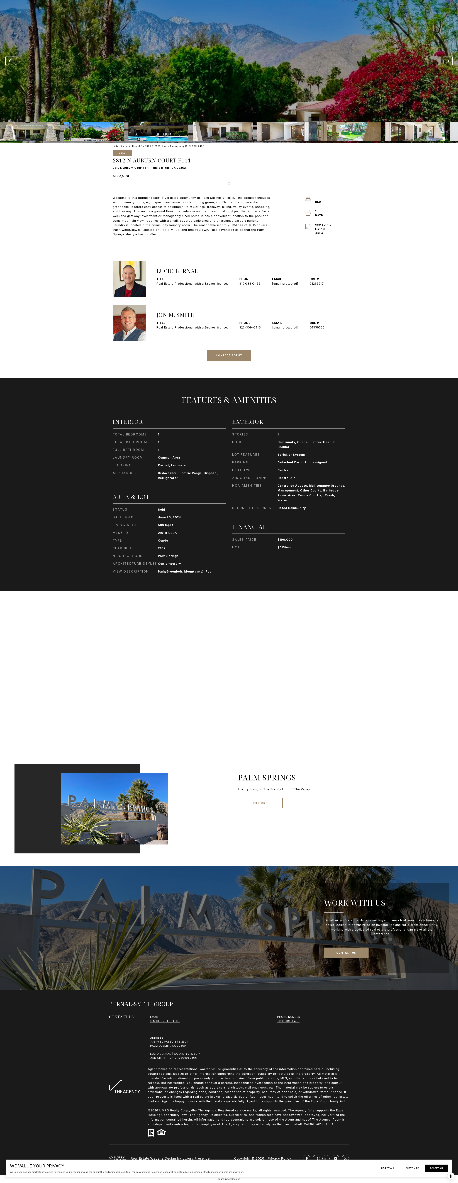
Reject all (387, 1168)
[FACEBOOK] (306, 1158)
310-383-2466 (250, 283)
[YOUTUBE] (335, 1158)
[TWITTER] (345, 1158)
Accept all (437, 1168)
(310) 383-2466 (288, 1021)
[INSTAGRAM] (316, 1158)
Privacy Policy (279, 1158)
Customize (412, 1168)
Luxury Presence (196, 1158)
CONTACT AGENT (229, 355)
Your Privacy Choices (229, 1179)
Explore (260, 803)
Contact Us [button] (346, 952)
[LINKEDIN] (326, 1158)
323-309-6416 (250, 327)
